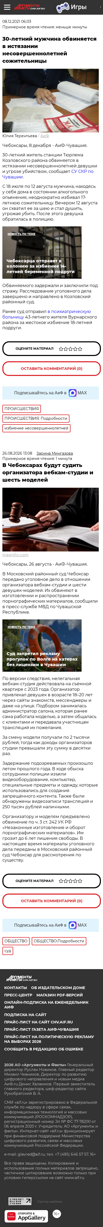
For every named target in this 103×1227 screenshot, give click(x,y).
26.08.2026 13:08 (17, 453)
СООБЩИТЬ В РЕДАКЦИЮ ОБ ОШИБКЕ (43, 1049)
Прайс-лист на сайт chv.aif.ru (38, 1022)
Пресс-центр (18, 995)
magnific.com (15, 555)
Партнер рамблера (49, 1201)
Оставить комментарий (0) (51, 368)
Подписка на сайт (25, 1014)
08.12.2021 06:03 (16, 21)
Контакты (15, 987)
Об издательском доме (58, 987)
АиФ (44, 136)
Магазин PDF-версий (59, 995)
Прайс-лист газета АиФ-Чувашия (41, 1029)
